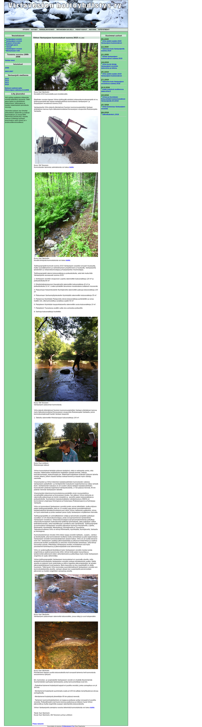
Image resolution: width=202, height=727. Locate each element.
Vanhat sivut (10, 60)
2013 (7, 83)
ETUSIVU (26, 29)
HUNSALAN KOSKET (47, 29)
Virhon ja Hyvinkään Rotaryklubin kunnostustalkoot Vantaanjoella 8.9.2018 (113, 99)
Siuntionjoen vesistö (14, 49)
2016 (7, 84)
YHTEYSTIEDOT (104, 29)
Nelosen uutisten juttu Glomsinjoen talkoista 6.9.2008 (17, 89)
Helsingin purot (12, 45)
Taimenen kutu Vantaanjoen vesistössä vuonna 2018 (112, 83)
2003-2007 (9, 71)
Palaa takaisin (38, 724)
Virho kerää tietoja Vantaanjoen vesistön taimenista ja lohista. (109, 66)
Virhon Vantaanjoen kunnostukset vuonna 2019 (111, 57)
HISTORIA (92, 29)
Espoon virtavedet (13, 43)
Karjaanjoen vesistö (14, 39)
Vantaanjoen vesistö (14, 41)
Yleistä (8, 47)
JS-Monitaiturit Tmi (68, 726)
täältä (71, 167)
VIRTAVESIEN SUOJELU (65, 29)
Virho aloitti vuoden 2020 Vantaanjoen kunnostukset (111, 42)
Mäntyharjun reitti (13, 51)
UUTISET (34, 29)
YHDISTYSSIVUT (81, 29)
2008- (7, 68)
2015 (7, 79)
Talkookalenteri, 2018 (110, 114)
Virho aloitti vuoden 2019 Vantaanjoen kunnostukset (111, 75)
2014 (7, 81)
